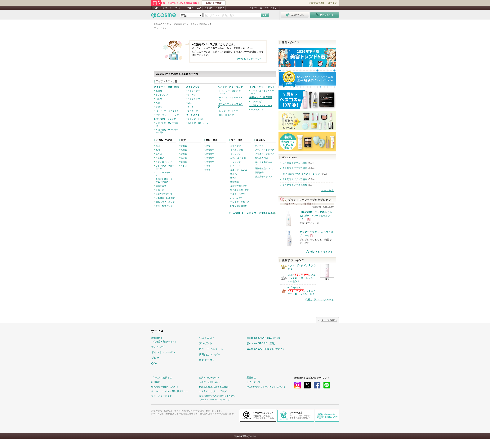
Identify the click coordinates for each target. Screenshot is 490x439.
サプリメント (257, 109)
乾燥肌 (183, 150)
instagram (297, 385)
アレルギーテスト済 (239, 202)
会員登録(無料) (316, 3)
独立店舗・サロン (263, 176)
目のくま (160, 190)
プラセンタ (235, 162)
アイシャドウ (193, 99)
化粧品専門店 (261, 158)
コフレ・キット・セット (262, 87)
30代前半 (209, 158)
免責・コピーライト (209, 377)
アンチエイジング (164, 162)
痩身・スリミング (164, 206)
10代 (207, 146)
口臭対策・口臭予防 (165, 198)
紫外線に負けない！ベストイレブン (301, 173)
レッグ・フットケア (228, 111)
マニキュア (192, 111)
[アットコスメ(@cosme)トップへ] (163, 16)
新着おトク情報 (214, 3)
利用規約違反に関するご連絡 (214, 386)
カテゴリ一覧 (255, 8)
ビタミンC (235, 154)
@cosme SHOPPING (264, 337)
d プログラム (294, 287)
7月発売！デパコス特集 (295, 162)
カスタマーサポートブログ (212, 391)
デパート (259, 146)
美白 (158, 146)
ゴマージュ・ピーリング (167, 115)
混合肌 (183, 158)
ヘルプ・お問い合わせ (210, 382)
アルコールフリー (238, 194)
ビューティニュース (211, 348)
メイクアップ (193, 87)
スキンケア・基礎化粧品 (166, 87)
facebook (317, 385)
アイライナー (193, 91)
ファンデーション (195, 119)
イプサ (290, 265)
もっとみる (327, 190)
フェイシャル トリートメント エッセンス (301, 278)
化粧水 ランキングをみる (319, 299)
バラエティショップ (264, 154)
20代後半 (209, 154)
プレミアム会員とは (161, 377)
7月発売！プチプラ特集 (295, 168)
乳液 (158, 103)
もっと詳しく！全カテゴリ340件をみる (251, 213)
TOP (155, 8)
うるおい (160, 158)
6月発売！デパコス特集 (295, 185)
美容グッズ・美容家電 (260, 97)
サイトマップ (253, 382)
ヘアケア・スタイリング (230, 87)
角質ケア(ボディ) (164, 194)
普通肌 (183, 146)
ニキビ (159, 154)
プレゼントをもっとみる (319, 251)
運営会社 (251, 377)
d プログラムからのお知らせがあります (296, 290)
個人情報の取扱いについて (165, 386)
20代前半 (209, 150)
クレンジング (162, 95)
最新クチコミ (207, 359)
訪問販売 (259, 172)
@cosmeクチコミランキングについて (266, 386)
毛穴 (158, 150)
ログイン (332, 3)
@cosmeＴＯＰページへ (249, 58)
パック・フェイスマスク (167, 111)
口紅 (189, 103)
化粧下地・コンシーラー (199, 123)
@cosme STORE (261, 343)
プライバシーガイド (161, 396)
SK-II (289, 275)
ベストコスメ (270, 8)
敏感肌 (183, 162)
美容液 (159, 107)
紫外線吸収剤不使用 (239, 190)
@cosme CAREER (266, 348)
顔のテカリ (161, 186)
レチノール (235, 166)
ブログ (190, 8)
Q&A (199, 8)
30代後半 (209, 162)
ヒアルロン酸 (236, 150)
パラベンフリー (237, 198)
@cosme (165, 339)
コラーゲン (235, 146)
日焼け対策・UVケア (165, 119)
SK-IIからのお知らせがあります (301, 275)
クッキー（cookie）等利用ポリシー (169, 391)
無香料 (233, 178)
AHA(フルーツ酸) (238, 158)
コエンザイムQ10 (238, 170)
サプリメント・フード (260, 105)
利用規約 (155, 382)
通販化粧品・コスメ (264, 168)
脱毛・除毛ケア (226, 115)
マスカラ (191, 95)
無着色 (233, 174)
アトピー (184, 166)
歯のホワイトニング (165, 202)
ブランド (179, 8)
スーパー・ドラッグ (264, 150)
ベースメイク (193, 115)
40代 (207, 166)
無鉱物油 (234, 182)
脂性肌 (183, 154)
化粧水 (159, 99)
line (326, 385)
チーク (190, 107)
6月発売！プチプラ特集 (295, 179)
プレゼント (205, 343)
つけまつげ (256, 101)
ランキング (166, 8)
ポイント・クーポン (163, 352)
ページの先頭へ (329, 320)
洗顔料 (159, 91)
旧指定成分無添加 (238, 206)
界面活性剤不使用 (238, 186)
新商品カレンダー (209, 354)
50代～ (208, 170)
